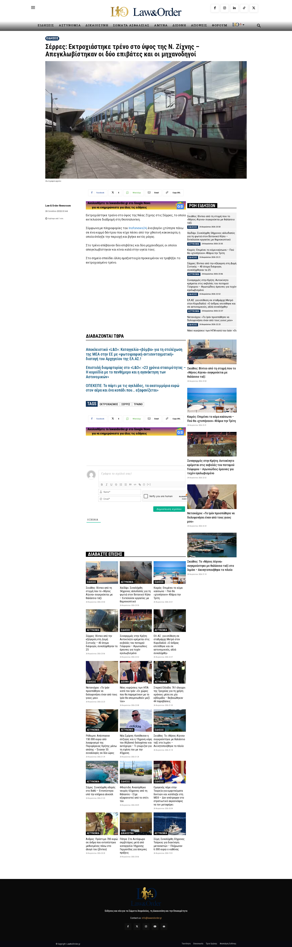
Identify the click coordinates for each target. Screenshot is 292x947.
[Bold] (102, 485)
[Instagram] (225, 8)
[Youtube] (155, 926)
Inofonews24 (138, 228)
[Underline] (111, 485)
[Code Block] (135, 485)
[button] (259, 26)
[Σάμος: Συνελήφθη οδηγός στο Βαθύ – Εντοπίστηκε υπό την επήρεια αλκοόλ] (102, 772)
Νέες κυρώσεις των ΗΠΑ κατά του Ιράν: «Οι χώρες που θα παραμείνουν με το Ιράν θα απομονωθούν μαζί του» (135, 694)
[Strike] (116, 485)
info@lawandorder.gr (152, 918)
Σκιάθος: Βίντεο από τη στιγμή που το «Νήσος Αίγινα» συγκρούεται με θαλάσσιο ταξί (99, 593)
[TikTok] (244, 8)
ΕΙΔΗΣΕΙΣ (52, 38)
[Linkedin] (234, 8)
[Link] (139, 485)
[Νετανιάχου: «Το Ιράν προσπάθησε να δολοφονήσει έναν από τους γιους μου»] (102, 672)
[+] (149, 484)
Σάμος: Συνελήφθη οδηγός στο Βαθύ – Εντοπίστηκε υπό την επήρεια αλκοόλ (100, 791)
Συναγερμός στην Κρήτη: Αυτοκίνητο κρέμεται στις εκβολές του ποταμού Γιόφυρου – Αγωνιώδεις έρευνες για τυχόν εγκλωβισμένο (135, 644)
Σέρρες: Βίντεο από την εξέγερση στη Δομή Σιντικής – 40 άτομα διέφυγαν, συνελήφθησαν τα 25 (101, 642)
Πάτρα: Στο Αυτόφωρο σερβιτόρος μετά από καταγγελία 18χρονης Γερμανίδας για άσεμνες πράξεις (133, 845)
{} (144, 484)
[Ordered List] (120, 485)
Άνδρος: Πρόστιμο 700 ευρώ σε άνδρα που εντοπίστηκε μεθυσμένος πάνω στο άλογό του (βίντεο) (102, 844)
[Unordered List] (125, 485)
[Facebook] (215, 8)
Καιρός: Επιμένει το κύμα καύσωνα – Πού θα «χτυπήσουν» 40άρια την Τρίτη (168, 593)
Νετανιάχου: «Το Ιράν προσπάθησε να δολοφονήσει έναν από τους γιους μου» (101, 692)
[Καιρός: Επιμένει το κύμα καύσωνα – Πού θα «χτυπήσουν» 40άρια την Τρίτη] (170, 572)
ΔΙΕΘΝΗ (125, 681)
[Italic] (106, 485)
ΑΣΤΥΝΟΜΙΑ (127, 582)
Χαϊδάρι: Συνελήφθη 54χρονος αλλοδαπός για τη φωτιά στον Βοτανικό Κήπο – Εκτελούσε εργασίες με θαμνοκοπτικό (135, 594)
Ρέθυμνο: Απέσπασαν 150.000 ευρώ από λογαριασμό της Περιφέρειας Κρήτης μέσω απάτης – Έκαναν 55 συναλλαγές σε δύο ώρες (101, 744)
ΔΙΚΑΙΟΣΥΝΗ (127, 833)
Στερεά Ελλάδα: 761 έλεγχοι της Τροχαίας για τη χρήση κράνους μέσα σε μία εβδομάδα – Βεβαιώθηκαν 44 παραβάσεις (169, 694)
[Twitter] (137, 926)
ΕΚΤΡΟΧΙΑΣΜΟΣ (109, 404)
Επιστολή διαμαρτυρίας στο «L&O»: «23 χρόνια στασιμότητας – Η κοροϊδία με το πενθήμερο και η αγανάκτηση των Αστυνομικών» (136, 372)
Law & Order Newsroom (58, 205)
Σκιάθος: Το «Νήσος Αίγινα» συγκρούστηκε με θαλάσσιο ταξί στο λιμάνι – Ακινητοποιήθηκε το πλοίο (169, 741)
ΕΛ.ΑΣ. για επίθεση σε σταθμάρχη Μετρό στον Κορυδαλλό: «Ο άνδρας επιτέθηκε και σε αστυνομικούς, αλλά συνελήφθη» (167, 644)
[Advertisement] (136, 296)
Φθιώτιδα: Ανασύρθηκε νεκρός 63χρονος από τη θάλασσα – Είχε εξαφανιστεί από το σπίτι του (134, 794)
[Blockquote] (130, 485)
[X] (254, 8)
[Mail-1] (164, 926)
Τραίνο (138, 404)
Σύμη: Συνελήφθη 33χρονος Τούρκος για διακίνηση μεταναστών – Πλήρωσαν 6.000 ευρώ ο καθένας (169, 844)
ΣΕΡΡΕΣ (125, 404)
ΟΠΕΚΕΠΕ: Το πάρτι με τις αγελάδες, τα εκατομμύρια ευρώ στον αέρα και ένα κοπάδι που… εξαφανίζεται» (132, 388)
